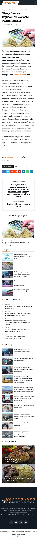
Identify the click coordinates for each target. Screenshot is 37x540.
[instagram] (21, 522)
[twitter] (8, 172)
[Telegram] (26, 522)
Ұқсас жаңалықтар (18, 216)
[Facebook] (11, 522)
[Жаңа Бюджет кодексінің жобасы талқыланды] (18, 229)
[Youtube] (16, 522)
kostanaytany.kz (14, 157)
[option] (18, 233)
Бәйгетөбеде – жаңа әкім (18, 204)
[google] (12, 172)
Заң (19, 10)
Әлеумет (4, 10)
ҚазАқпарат (19, 75)
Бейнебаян (8, 457)
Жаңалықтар (12, 10)
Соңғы (6, 250)
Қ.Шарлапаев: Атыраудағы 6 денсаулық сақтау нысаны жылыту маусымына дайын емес (18, 189)
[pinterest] (19, 172)
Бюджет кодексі (20, 166)
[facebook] (4, 172)
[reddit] (15, 172)
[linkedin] (23, 172)
